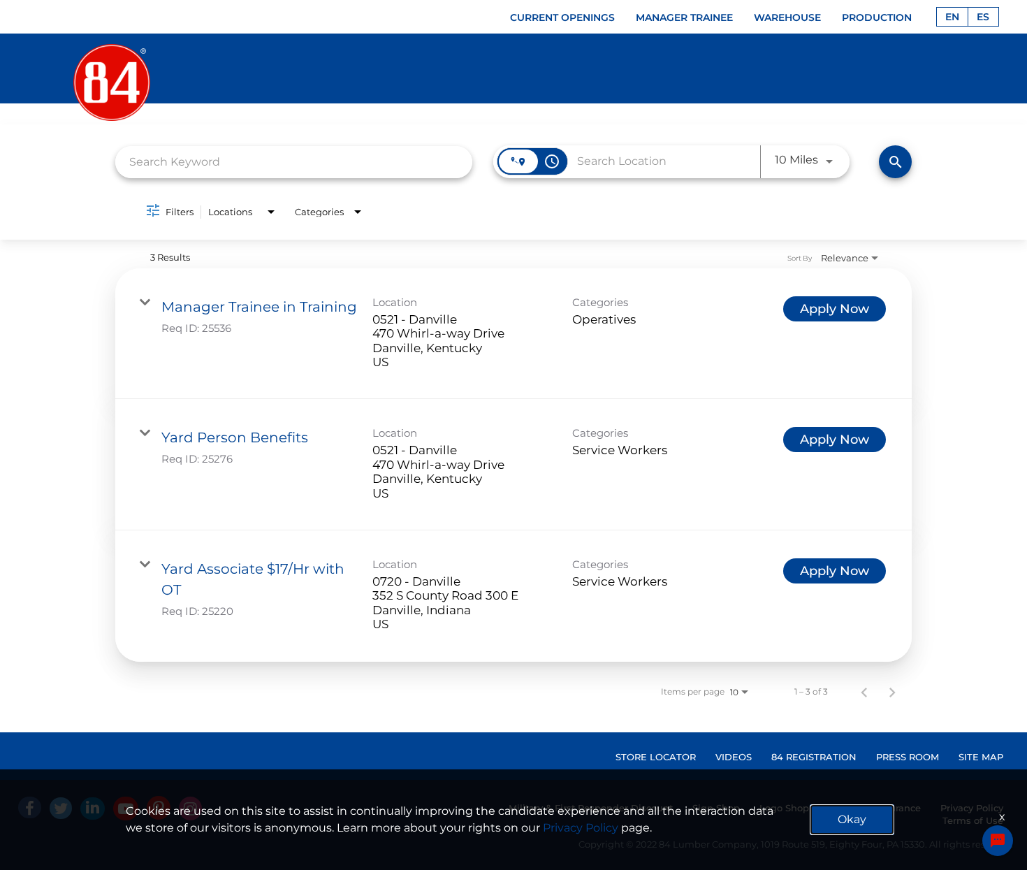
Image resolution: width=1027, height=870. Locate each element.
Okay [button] (852, 819)
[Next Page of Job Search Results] (892, 692)
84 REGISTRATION (814, 756)
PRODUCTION (877, 17)
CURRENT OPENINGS (562, 17)
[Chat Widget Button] (997, 840)
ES (983, 16)
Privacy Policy (580, 827)
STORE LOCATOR (656, 756)
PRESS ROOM (907, 756)
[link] (513, 334)
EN (952, 16)
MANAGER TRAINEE (684, 17)
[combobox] (293, 161)
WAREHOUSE (787, 17)
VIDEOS (733, 756)
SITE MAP (981, 756)
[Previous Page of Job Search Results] (864, 692)
